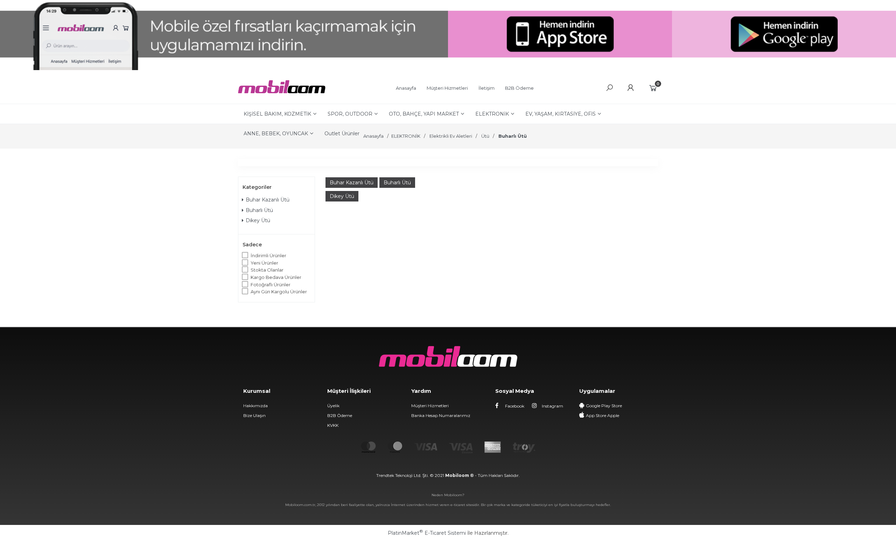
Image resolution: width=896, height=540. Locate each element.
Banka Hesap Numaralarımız (440, 415)
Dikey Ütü (258, 220)
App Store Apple (602, 415)
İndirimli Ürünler (268, 255)
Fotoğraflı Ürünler (270, 284)
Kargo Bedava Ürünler (276, 277)
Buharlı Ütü (259, 210)
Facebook (514, 406)
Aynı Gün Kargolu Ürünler (279, 291)
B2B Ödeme (339, 415)
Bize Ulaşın (254, 415)
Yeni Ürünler (264, 263)
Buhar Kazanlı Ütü (267, 200)
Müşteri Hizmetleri (430, 405)
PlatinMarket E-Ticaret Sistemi (427, 533)
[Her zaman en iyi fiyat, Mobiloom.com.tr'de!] (282, 91)
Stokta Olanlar (267, 270)
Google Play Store (604, 405)
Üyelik (333, 405)
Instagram (552, 406)
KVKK (332, 425)
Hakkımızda (255, 405)
